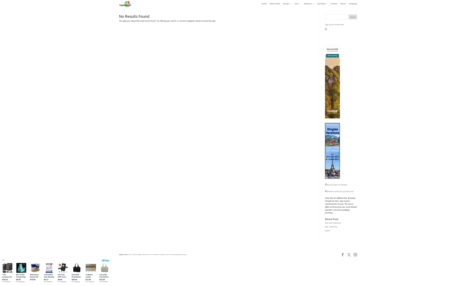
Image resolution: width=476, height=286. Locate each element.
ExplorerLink (123, 254)
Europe (286, 4)
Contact (334, 4)
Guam (327, 230)
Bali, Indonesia (331, 227)
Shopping (353, 4)
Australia (321, 4)
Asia (296, 4)
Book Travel (275, 4)
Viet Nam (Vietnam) (333, 223)
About (343, 4)
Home (264, 4)
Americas (308, 4)
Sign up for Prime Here (334, 24)
